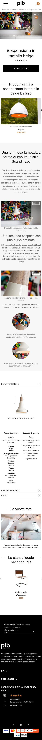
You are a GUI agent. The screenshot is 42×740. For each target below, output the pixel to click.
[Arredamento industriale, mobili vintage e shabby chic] (21, 3)
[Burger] (6, 3)
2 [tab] (17, 35)
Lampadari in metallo (31, 450)
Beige (31, 437)
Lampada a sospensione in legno (31, 446)
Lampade (5, 9)
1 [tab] (14, 35)
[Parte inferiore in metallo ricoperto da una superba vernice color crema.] (21, 350)
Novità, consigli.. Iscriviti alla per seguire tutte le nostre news (17, 627)
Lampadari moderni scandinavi (31, 454)
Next (40, 25)
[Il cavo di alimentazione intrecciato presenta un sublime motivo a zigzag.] (21, 321)
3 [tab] (21, 35)
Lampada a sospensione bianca (31, 441)
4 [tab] (24, 35)
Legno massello (31, 458)
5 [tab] (28, 35)
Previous (2, 25)
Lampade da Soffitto (18, 9)
